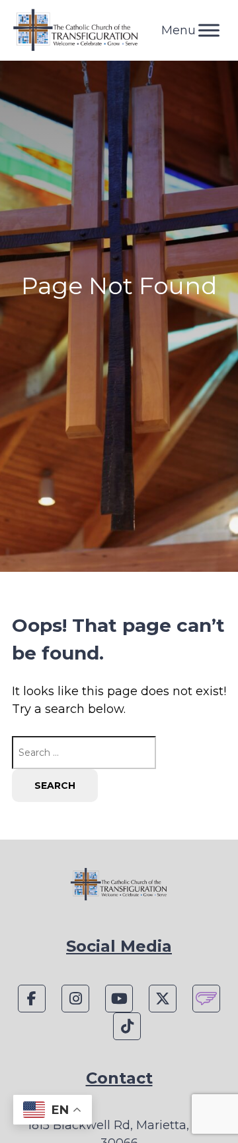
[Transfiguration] (76, 30)
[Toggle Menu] (208, 30)
